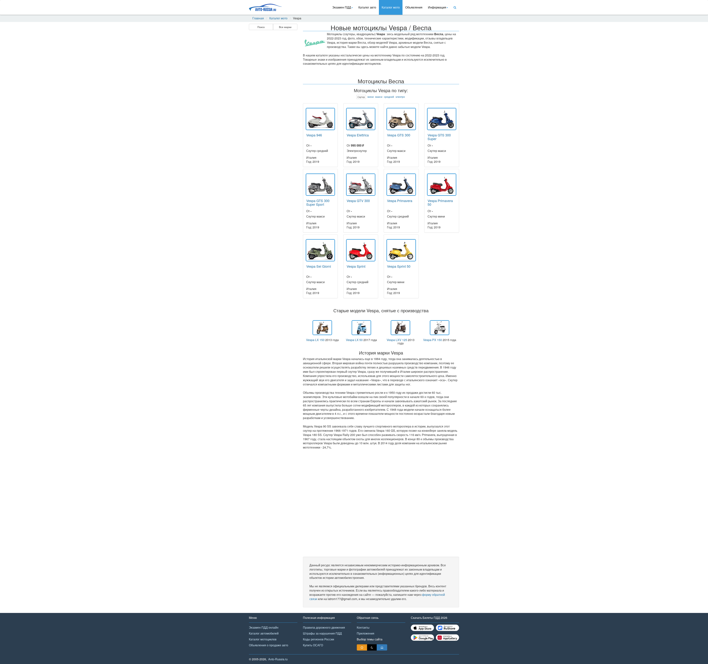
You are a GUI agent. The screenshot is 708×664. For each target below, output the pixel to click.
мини (370, 96)
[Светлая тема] (362, 647)
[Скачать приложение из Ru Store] (447, 628)
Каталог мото (391, 7)
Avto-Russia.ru (278, 659)
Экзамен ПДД (341, 7)
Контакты (363, 627)
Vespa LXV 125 (397, 340)
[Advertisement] (273, 89)
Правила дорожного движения (324, 627)
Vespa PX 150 (432, 340)
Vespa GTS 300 (398, 135)
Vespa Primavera (399, 200)
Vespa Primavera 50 (440, 202)
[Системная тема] (382, 647)
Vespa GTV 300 (358, 200)
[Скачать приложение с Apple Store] (422, 628)
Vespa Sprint (356, 266)
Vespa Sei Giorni (318, 266)
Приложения (365, 633)
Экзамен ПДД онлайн (263, 627)
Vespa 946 (314, 135)
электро (400, 96)
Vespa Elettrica (358, 135)
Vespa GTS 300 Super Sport (317, 202)
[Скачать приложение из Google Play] (422, 637)
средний (389, 96)
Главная (258, 18)
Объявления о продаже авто (268, 645)
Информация (437, 7)
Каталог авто (367, 7)
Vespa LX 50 (354, 340)
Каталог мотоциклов (263, 639)
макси (378, 96)
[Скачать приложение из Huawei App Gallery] (447, 637)
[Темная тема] (372, 647)
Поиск (261, 27)
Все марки (285, 27)
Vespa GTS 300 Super (439, 137)
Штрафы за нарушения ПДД (322, 633)
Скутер (361, 96)
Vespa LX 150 (315, 340)
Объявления (413, 7)
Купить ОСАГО (313, 645)
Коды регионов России (318, 639)
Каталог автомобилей (264, 633)
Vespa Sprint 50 (398, 266)
